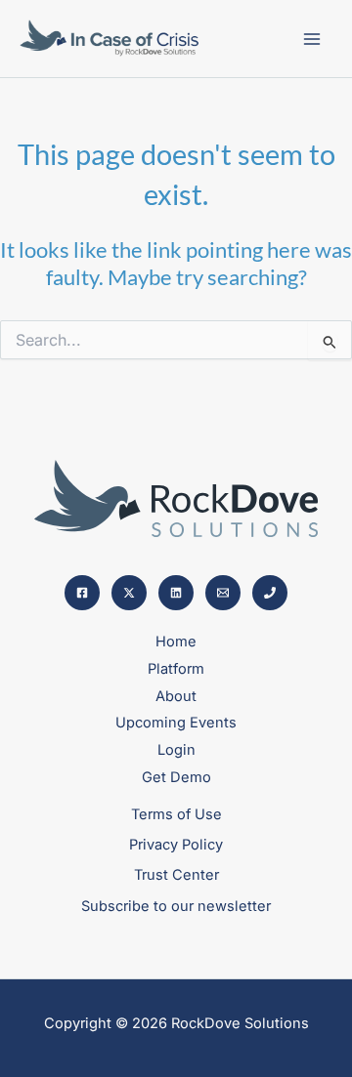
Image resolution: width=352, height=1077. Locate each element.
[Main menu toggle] (311, 39)
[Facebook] (82, 592)
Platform (176, 669)
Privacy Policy (176, 844)
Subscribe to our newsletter (176, 906)
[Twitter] (129, 592)
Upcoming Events (176, 722)
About (176, 696)
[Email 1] (223, 592)
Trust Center (176, 875)
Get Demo (176, 777)
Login (176, 750)
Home (176, 641)
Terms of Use (176, 814)
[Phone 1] (269, 592)
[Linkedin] (176, 592)
